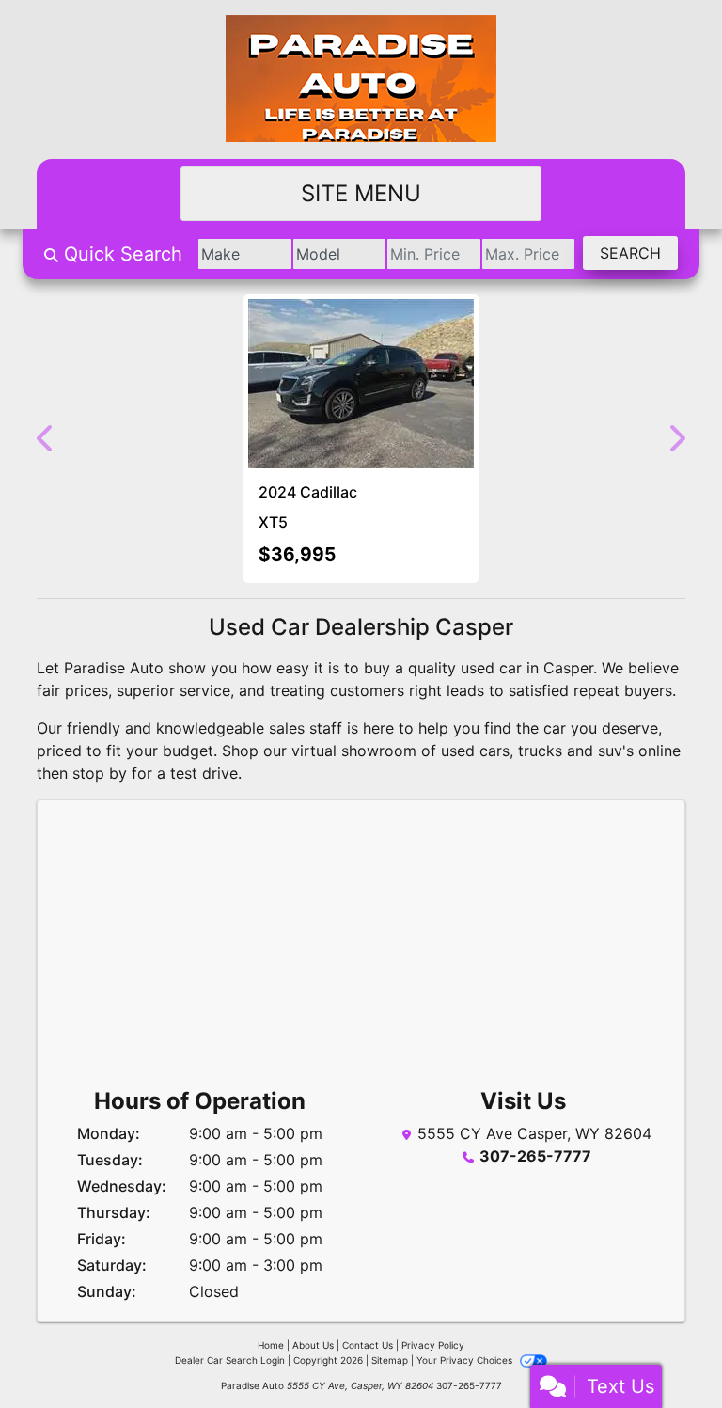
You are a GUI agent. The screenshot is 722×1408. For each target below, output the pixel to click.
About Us (313, 1345)
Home (271, 1345)
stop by (99, 773)
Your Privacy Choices (465, 1360)
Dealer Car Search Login (230, 1360)
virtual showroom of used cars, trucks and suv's (462, 750)
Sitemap (389, 1360)
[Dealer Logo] (361, 79)
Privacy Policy (432, 1345)
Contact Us (367, 1345)
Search (630, 253)
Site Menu (361, 193)
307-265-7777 (535, 1156)
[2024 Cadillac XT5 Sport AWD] (361, 383)
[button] (46, 438)
